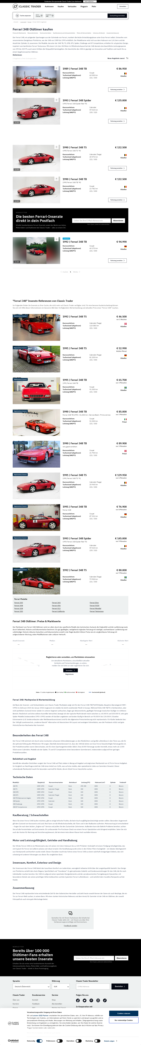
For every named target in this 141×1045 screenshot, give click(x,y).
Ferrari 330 (18, 611)
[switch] (60, 1041)
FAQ (33, 1008)
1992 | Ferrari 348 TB (75, 241)
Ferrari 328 (18, 608)
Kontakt (35, 1000)
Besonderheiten (33, 33)
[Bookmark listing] (56, 68)
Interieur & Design (99, 33)
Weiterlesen (17, 55)
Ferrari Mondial (95, 608)
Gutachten (66, 238)
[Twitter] (84, 1000)
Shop (54, 1000)
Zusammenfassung (113, 33)
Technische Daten (45, 33)
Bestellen (119, 986)
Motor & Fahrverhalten (84, 33)
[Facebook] (78, 1000)
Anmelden (122, 6)
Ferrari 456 (56, 605)
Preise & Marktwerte (19, 33)
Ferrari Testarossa (97, 611)
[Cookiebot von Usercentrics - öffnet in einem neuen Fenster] (13, 1041)
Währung (56, 981)
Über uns (16, 1000)
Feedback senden (70, 926)
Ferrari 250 (18, 603)
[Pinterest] (91, 1000)
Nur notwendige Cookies (124, 1020)
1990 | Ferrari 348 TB (75, 179)
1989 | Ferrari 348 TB (75, 68)
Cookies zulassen (123, 1013)
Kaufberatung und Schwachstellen (64, 33)
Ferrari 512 (56, 608)
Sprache (16, 981)
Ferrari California (58, 611)
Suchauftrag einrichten (117, 16)
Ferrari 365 (56, 603)
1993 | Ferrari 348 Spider (77, 100)
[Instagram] (98, 1000)
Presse (15, 1008)
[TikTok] (105, 1000)
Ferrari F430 (94, 605)
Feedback (35, 1004)
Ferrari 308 (18, 605)
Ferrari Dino (94, 603)
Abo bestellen (57, 1004)
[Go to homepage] (27, 6)
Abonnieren (118, 220)
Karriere (16, 1004)
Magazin (84, 6)
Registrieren (69, 674)
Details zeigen (109, 1041)
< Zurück (15, 22)
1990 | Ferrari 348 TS (75, 147)
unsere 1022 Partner (41, 1015)
